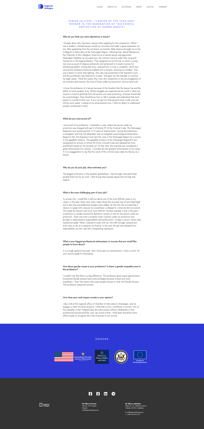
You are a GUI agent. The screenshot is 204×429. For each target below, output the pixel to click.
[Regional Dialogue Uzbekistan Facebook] (98, 394)
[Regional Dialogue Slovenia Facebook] (90, 394)
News (139, 7)
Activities (126, 7)
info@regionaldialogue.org (90, 410)
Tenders (163, 7)
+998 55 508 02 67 (133, 414)
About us (112, 7)
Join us (150, 7)
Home (100, 7)
